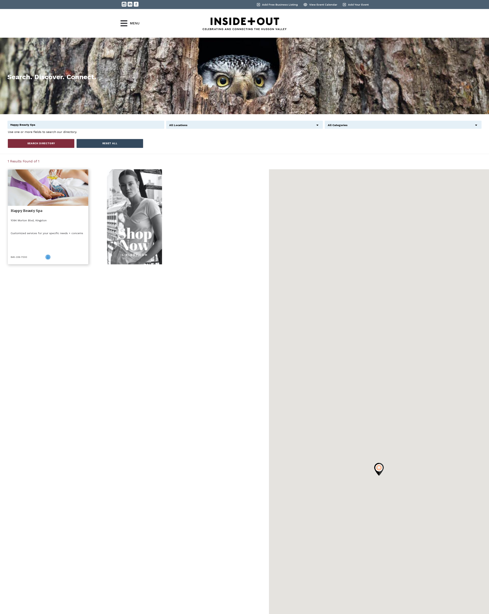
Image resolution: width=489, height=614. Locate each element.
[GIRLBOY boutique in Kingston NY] (134, 216)
